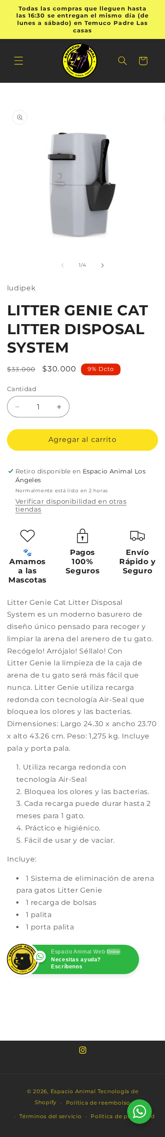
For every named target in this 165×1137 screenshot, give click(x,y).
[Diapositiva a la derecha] (102, 265)
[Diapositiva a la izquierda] (62, 265)
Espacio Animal (73, 1091)
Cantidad (21, 388)
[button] (18, 61)
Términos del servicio (50, 1116)
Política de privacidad (122, 1116)
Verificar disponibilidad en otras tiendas (71, 505)
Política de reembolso (98, 1103)
